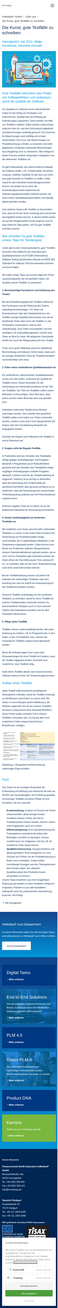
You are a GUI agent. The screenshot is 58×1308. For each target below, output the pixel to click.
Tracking (18, 1277)
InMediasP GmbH (12, 16)
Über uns (31, 16)
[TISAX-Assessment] (37, 1232)
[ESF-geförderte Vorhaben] (14, 1231)
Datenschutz (29, 1301)
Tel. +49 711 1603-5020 (14, 1211)
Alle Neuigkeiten (13, 902)
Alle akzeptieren (29, 1293)
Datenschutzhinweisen (25, 1262)
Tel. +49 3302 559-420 (13, 1181)
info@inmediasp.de (12, 1189)
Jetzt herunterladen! (16, 946)
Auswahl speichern (29, 1286)
